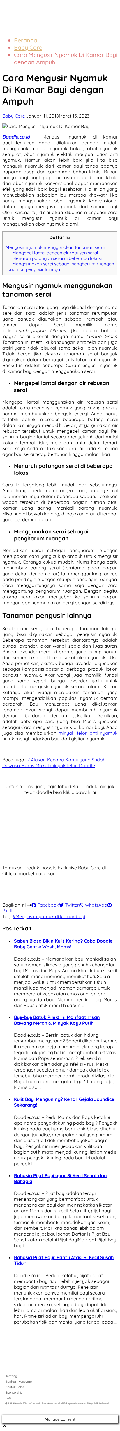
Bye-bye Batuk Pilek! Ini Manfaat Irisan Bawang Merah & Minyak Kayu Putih (57, 1020)
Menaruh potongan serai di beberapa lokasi (57, 258)
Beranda (25, 40)
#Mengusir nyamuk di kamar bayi (49, 916)
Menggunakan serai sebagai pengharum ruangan (63, 264)
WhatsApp (95, 905)
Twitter (71, 905)
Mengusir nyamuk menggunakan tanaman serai (55, 247)
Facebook (47, 905)
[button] (104, 10)
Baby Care (28, 47)
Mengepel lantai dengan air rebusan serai (55, 253)
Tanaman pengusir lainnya (33, 269)
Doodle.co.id (16, 137)
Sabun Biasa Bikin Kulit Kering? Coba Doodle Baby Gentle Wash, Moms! (63, 944)
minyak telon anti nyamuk (88, 733)
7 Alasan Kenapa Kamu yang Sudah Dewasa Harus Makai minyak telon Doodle (53, 762)
